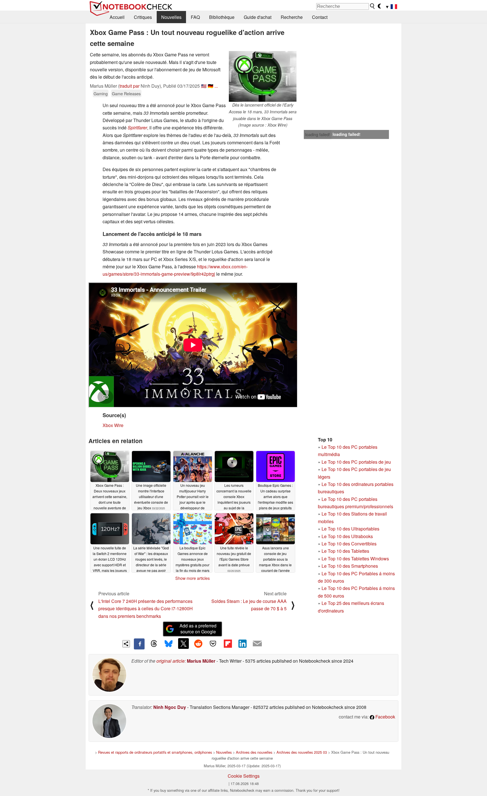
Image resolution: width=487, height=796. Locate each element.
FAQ (195, 17)
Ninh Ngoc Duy (169, 707)
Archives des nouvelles (254, 752)
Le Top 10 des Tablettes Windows (355, 558)
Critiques (143, 17)
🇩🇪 (210, 86)
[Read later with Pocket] (213, 643)
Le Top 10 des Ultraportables (350, 528)
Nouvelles (171, 17)
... (216, 86)
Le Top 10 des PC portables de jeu (356, 462)
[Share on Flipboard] (227, 643)
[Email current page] (257, 643)
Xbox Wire (113, 425)
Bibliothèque (221, 17)
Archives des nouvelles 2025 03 (301, 752)
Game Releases (126, 93)
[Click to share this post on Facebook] (139, 643)
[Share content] (126, 644)
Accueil (117, 17)
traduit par (129, 86)
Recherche (292, 17)
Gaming (101, 93)
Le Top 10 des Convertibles (349, 543)
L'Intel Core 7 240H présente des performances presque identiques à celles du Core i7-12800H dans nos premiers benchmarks (145, 608)
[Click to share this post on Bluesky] (168, 643)
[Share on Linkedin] (242, 643)
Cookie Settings (244, 776)
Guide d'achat (257, 17)
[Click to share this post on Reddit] (198, 643)
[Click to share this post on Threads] (154, 643)
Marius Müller (201, 661)
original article (170, 661)
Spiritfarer (137, 127)
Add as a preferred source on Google (198, 628)
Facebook (384, 716)
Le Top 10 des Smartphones (350, 566)
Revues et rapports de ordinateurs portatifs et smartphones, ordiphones (155, 752)
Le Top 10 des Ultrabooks (347, 536)
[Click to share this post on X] (183, 643)
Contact (319, 17)
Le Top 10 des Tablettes (345, 551)
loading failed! (317, 134)
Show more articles (192, 578)
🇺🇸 (204, 86)
